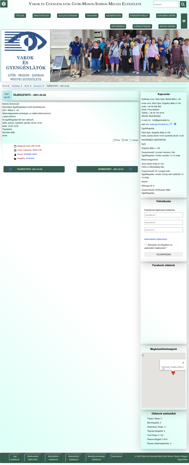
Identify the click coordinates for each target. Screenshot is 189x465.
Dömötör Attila (30, 154)
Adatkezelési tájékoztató (32, 458)
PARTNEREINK (118, 26)
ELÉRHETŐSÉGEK (142, 26)
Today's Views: (154, 418)
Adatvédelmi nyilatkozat (53, 458)
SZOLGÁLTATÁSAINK (67, 15)
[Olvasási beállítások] (184, 21)
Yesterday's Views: (155, 426)
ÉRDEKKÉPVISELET (139, 15)
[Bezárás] (183, 362)
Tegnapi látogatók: (155, 431)
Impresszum (117, 456)
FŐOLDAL (20, 15)
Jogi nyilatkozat (14, 458)
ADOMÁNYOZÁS (113, 15)
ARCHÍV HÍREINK (167, 26)
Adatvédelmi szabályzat (73, 458)
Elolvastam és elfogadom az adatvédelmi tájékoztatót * (158, 246)
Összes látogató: (154, 439)
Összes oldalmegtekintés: (158, 443)
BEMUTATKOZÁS (41, 15)
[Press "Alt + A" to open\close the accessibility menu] (3, 3)
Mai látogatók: (153, 422)
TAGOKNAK (91, 15)
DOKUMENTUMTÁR (166, 15)
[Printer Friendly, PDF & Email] (125, 140)
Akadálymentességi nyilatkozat (96, 458)
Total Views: (152, 435)
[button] (173, 374)
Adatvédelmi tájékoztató (155, 239)
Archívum (30, 158)
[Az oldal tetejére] (181, 457)
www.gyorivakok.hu (159, 124)
